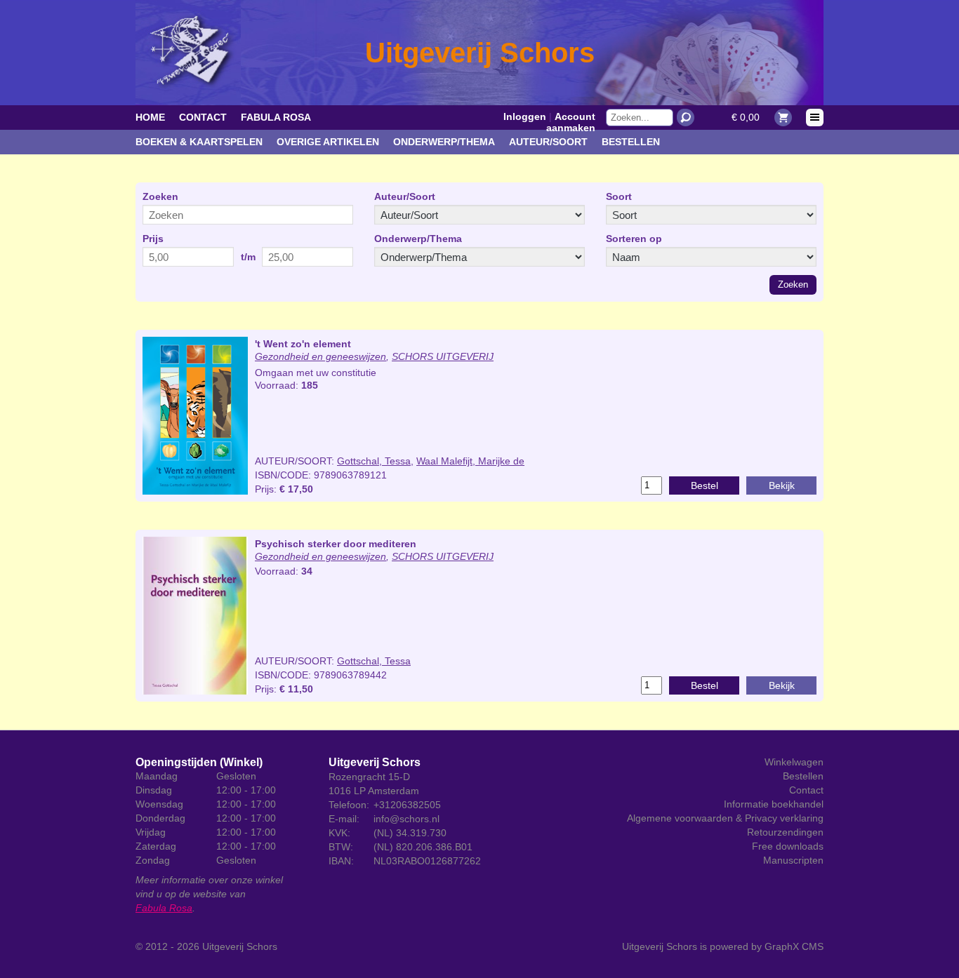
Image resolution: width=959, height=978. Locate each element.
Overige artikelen (328, 141)
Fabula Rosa (276, 117)
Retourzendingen (785, 832)
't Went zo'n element (303, 343)
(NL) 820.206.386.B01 (422, 846)
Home (150, 117)
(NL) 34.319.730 (410, 832)
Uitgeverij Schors (239, 946)
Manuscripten (793, 860)
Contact (203, 117)
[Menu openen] (815, 117)
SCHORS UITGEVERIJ (443, 356)
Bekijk (782, 485)
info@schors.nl (406, 818)
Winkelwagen (794, 762)
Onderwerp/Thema (444, 141)
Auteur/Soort (548, 141)
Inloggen (524, 116)
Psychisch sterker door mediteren (335, 543)
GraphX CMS (794, 946)
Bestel (704, 485)
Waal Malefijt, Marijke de (470, 461)
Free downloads (788, 846)
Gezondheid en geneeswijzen (320, 356)
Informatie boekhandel (774, 804)
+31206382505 (407, 804)
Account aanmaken (570, 122)
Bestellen (631, 141)
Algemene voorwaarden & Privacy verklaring (725, 818)
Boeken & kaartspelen (199, 141)
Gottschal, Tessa (374, 461)
